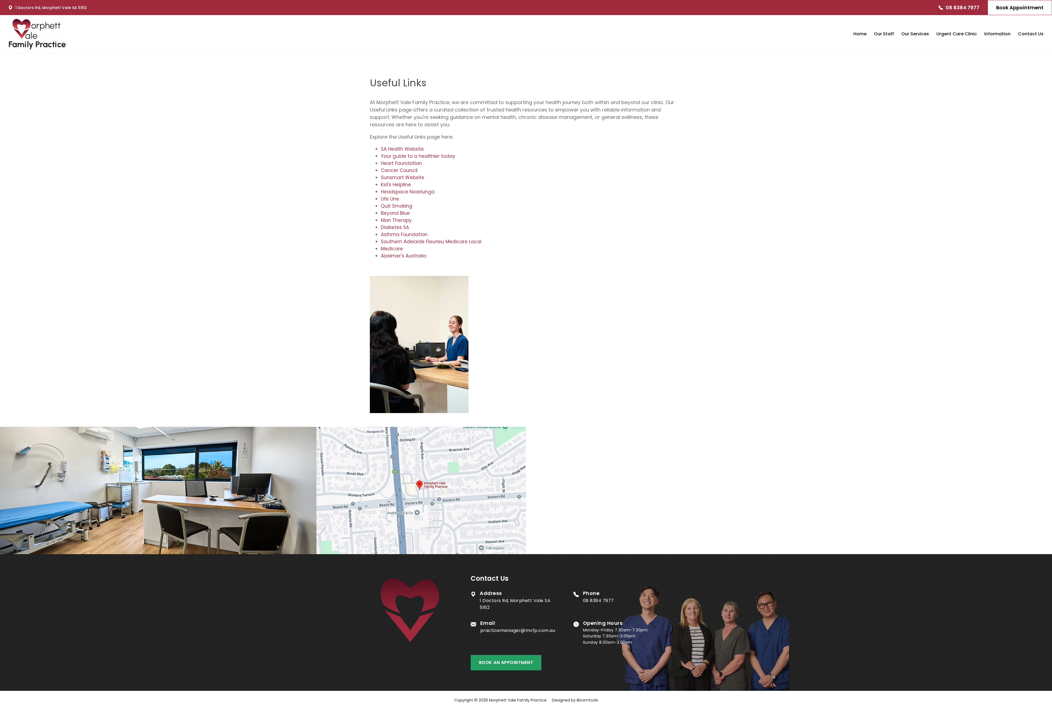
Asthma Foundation (404, 234)
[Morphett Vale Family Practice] (37, 34)
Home (860, 34)
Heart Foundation (401, 163)
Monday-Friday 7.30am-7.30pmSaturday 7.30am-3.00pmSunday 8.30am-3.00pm (615, 633)
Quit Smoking (396, 206)
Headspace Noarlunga (407, 191)
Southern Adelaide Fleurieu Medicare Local (431, 241)
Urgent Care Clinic (956, 34)
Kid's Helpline (396, 184)
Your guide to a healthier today (418, 156)
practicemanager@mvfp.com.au (517, 627)
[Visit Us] (421, 490)
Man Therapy (396, 220)
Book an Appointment (506, 662)
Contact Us (1031, 34)
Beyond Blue (395, 213)
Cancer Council (399, 170)
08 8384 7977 (962, 7)
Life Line (390, 199)
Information (997, 34)
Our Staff (884, 34)
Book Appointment (1020, 7)
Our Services (915, 34)
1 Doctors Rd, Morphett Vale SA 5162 (51, 7)
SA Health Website (402, 149)
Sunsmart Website (402, 177)
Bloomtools (587, 700)
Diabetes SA (395, 227)
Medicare (392, 248)
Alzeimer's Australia (403, 256)
